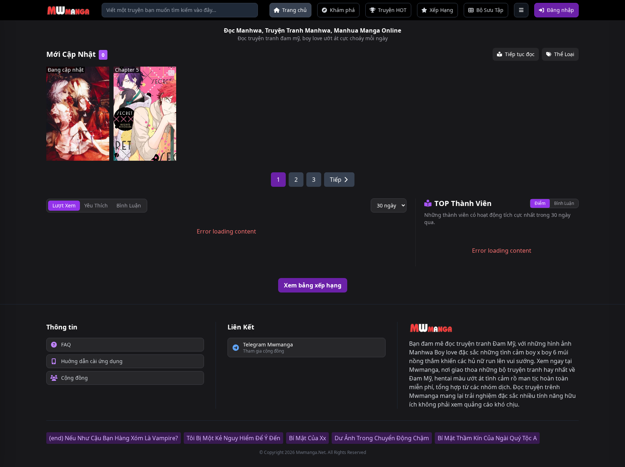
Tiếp (335, 180)
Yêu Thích (96, 205)
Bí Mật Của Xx (307, 438)
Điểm (540, 203)
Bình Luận (564, 203)
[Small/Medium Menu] (521, 10)
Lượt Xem (64, 205)
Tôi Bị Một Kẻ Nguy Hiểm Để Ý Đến (233, 438)
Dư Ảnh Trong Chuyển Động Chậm (382, 438)
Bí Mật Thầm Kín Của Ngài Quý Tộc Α (487, 438)
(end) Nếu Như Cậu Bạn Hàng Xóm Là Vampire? (113, 438)
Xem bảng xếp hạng (312, 285)
